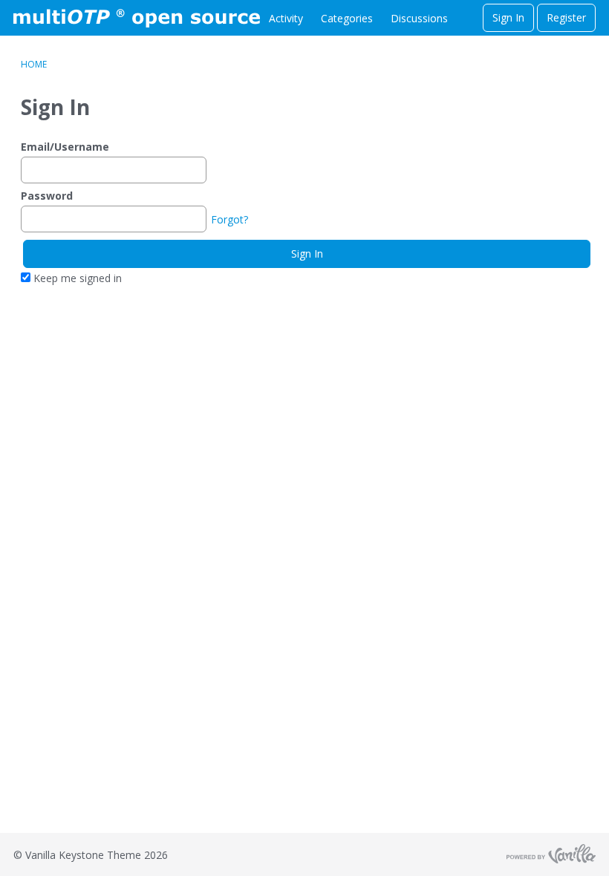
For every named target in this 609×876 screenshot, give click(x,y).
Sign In (508, 17)
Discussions (419, 18)
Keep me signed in (76, 278)
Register (566, 17)
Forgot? (229, 219)
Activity (286, 18)
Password (47, 196)
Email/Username (65, 147)
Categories (347, 18)
